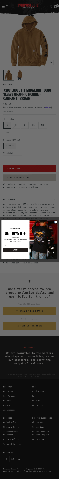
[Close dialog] (55, 222)
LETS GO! (15, 250)
